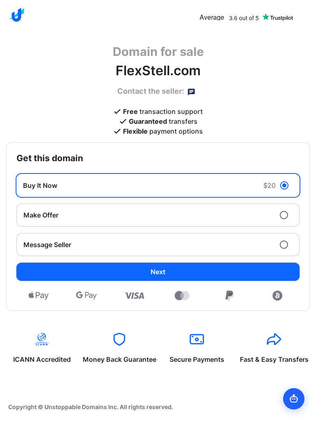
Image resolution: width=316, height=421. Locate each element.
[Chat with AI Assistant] (293, 398)
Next (158, 272)
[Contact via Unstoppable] (191, 91)
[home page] (16, 15)
